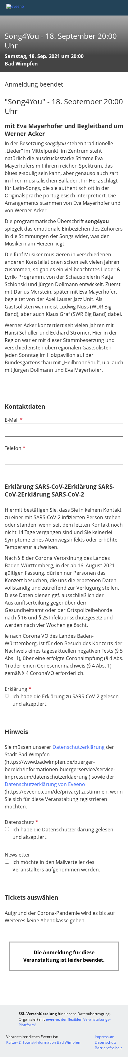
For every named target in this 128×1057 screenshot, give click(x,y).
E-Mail (13, 419)
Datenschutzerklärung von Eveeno (45, 784)
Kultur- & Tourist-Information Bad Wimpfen (43, 1042)
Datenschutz (21, 822)
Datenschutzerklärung (79, 747)
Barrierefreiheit (108, 1047)
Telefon (14, 448)
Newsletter (17, 854)
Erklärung (17, 689)
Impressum (104, 1036)
